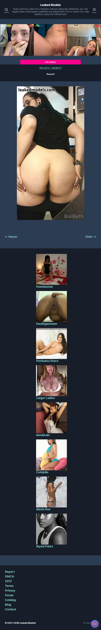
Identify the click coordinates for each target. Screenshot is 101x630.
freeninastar (44, 286)
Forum (9, 595)
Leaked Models (50, 4)
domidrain (43, 435)
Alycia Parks (44, 546)
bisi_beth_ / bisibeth (50, 68)
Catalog (10, 600)
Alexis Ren (43, 509)
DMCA (9, 576)
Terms (9, 586)
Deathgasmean (46, 324)
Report (10, 571)
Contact (10, 609)
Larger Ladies (45, 398)
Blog (8, 604)
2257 (8, 581)
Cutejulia (42, 472)
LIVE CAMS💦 (50, 62)
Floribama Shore (47, 361)
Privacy (10, 590)
